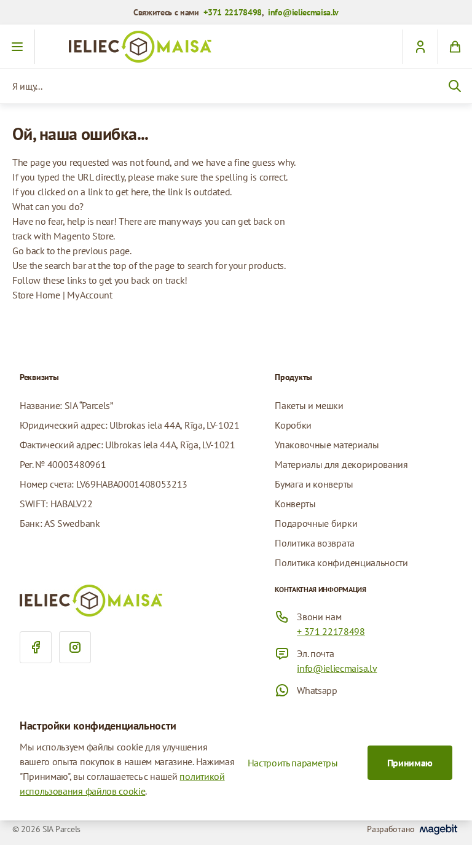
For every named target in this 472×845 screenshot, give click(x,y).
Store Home (36, 295)
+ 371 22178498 (331, 631)
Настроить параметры (293, 763)
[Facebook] (36, 647)
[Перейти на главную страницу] (236, 47)
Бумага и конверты (314, 484)
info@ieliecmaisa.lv (303, 12)
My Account (89, 295)
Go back (28, 250)
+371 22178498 (232, 12)
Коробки (293, 425)
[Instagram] (75, 647)
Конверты (295, 503)
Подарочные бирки (316, 523)
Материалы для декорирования (341, 464)
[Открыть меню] (17, 46)
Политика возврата (315, 543)
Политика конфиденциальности (341, 562)
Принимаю (410, 763)
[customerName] (420, 46)
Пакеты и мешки (309, 405)
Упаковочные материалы (327, 444)
